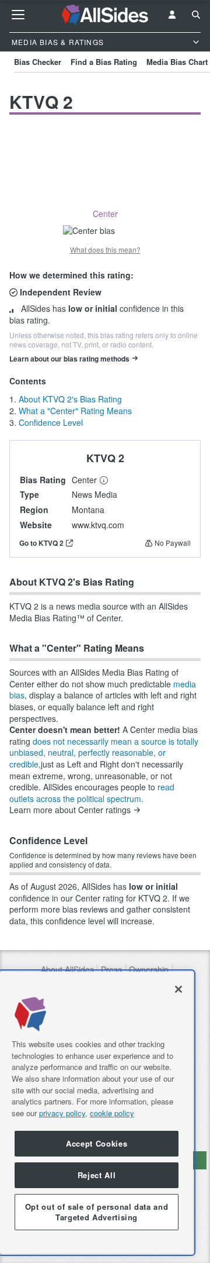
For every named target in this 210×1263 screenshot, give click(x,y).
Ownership (149, 969)
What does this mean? (105, 249)
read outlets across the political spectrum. (91, 792)
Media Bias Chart (177, 61)
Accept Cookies (96, 1143)
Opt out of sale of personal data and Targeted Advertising (97, 1212)
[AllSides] (105, 14)
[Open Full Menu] (18, 15)
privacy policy (62, 1113)
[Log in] (172, 14)
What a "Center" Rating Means (75, 411)
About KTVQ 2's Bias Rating (70, 399)
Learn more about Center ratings (70, 809)
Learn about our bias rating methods (69, 358)
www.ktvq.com (98, 525)
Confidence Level (51, 422)
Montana (88, 509)
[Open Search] (196, 14)
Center (84, 480)
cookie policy (112, 1113)
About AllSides (67, 969)
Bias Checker (37, 61)
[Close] (178, 989)
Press (111, 969)
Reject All (97, 1175)
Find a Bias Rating (104, 61)
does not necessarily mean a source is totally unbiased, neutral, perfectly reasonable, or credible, (103, 752)
